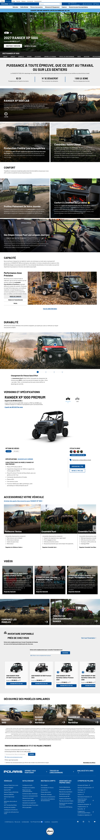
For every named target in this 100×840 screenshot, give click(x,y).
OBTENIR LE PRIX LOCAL (30, 46)
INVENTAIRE (86, 56)
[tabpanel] (50, 441)
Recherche (65, 653)
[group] (22, 527)
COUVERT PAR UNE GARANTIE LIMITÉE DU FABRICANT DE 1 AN (50, 10)
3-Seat (8, 451)
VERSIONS (29, 56)
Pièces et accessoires (36, 7)
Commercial (30, 1)
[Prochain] (94, 528)
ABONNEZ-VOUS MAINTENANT (30, 771)
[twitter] (89, 822)
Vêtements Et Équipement (52, 7)
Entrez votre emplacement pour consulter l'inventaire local (46, 649)
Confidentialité (25, 822)
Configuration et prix (77, 466)
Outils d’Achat (24, 7)
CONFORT (5, 56)
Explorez (64, 7)
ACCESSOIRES (38, 56)
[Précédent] (5, 528)
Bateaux (24, 1)
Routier (18, 1)
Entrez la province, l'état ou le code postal (17, 751)
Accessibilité (55, 822)
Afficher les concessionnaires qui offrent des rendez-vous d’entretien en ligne (27, 762)
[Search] (60, 4)
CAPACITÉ (13, 56)
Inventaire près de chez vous (16, 683)
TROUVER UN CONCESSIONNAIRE (56, 771)
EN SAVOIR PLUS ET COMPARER (25, 459)
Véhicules (15, 7)
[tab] (68, 400)
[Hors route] (8, 4)
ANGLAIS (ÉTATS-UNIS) (85, 771)
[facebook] (77, 822)
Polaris (2, 1)
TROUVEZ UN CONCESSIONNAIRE (66, 56)
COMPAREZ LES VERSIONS (50, 56)
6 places (16, 451)
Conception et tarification (13, 46)
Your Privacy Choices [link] (35, 821)
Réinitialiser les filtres (89, 762)
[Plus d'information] (19, 41)
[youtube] (94, 822)
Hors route (8, 1)
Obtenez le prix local (77, 470)
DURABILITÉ (21, 56)
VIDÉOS (79, 56)
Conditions (47, 822)
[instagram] (83, 822)
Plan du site (17, 822)
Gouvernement (38, 1)
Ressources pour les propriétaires (78, 7)
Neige (13, 1)
